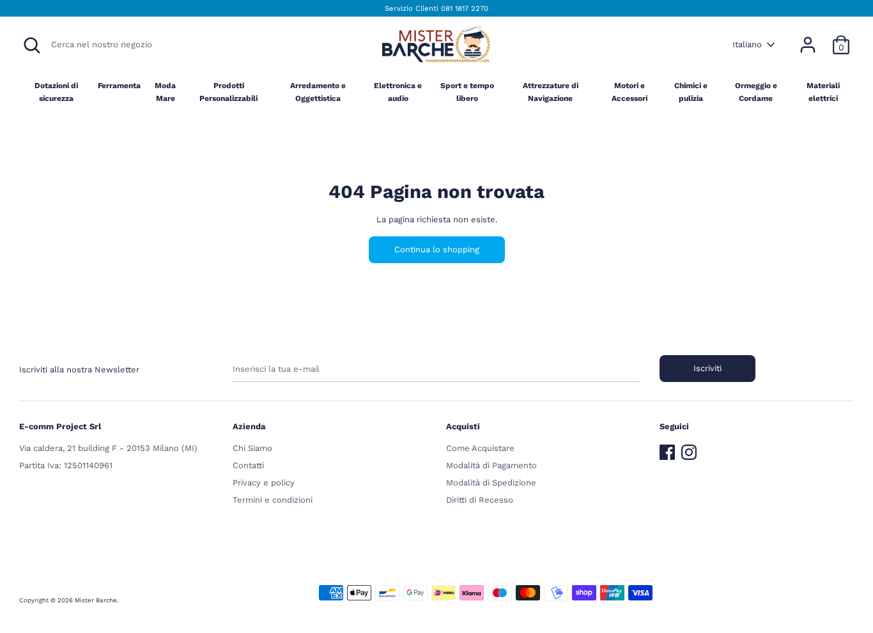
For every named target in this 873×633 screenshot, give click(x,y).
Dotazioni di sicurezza (56, 91)
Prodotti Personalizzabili (228, 91)
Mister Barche (96, 600)
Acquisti (463, 426)
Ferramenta (119, 85)
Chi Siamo (252, 448)
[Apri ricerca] (32, 45)
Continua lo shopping (436, 249)
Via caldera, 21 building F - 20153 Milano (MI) (108, 448)
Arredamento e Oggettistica (318, 91)
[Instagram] (689, 449)
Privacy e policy (264, 482)
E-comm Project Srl (60, 426)
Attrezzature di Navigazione (550, 91)
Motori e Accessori (629, 91)
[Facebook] (667, 449)
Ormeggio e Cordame (756, 91)
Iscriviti (707, 368)
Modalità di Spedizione (491, 482)
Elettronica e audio (398, 91)
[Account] (808, 38)
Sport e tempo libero (467, 91)
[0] (841, 38)
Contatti (248, 465)
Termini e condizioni (273, 500)
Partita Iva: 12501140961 (65, 465)
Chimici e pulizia (690, 91)
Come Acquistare (480, 448)
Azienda (249, 426)
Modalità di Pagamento (491, 465)
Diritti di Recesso (479, 500)
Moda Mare (165, 91)
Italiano (747, 44)
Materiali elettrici (823, 91)
